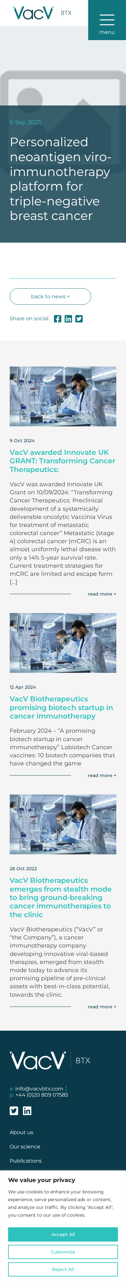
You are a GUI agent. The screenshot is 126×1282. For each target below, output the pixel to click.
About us (21, 1132)
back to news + (50, 296)
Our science (25, 1147)
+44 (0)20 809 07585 (42, 1095)
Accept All (63, 1234)
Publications (26, 1161)
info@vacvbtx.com (39, 1089)
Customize (63, 1252)
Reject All (63, 1269)
